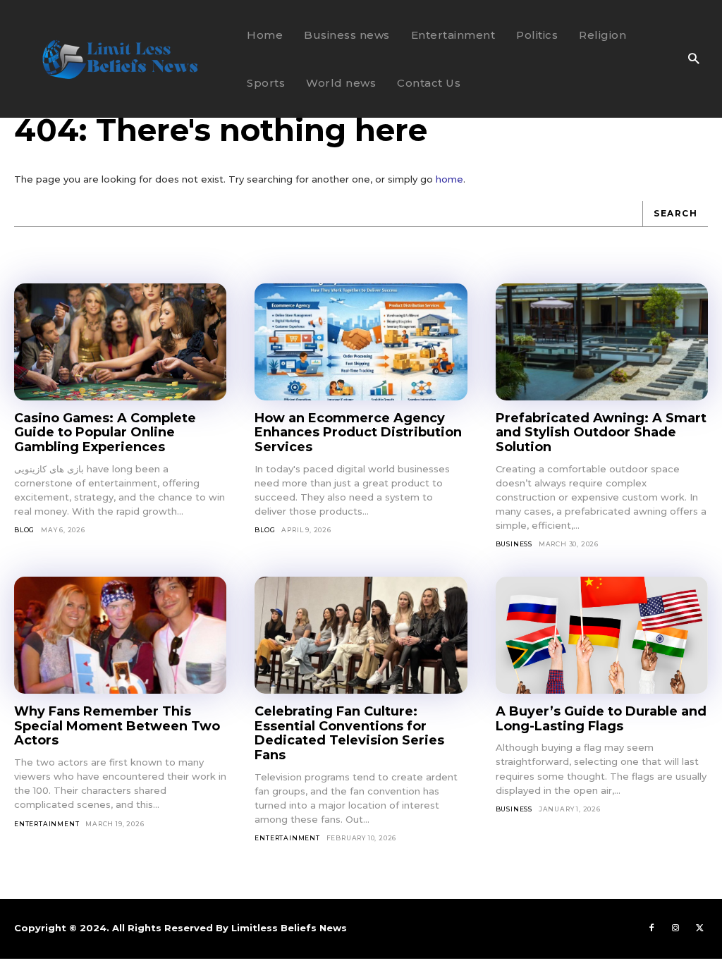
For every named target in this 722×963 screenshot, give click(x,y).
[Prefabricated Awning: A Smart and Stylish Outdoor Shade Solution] (602, 341)
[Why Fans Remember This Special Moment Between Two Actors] (120, 635)
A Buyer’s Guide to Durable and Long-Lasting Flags (601, 719)
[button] (693, 59)
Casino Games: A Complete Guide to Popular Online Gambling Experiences (105, 432)
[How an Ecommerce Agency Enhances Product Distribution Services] (361, 341)
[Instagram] (675, 928)
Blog (24, 530)
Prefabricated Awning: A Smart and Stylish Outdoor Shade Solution (601, 432)
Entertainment (46, 824)
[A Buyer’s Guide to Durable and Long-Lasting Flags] (602, 635)
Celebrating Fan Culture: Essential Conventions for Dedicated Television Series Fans (349, 733)
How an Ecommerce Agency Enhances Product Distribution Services (358, 432)
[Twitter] (699, 928)
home (449, 179)
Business (514, 544)
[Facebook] (651, 928)
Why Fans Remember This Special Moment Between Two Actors (117, 726)
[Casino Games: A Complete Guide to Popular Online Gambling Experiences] (120, 341)
